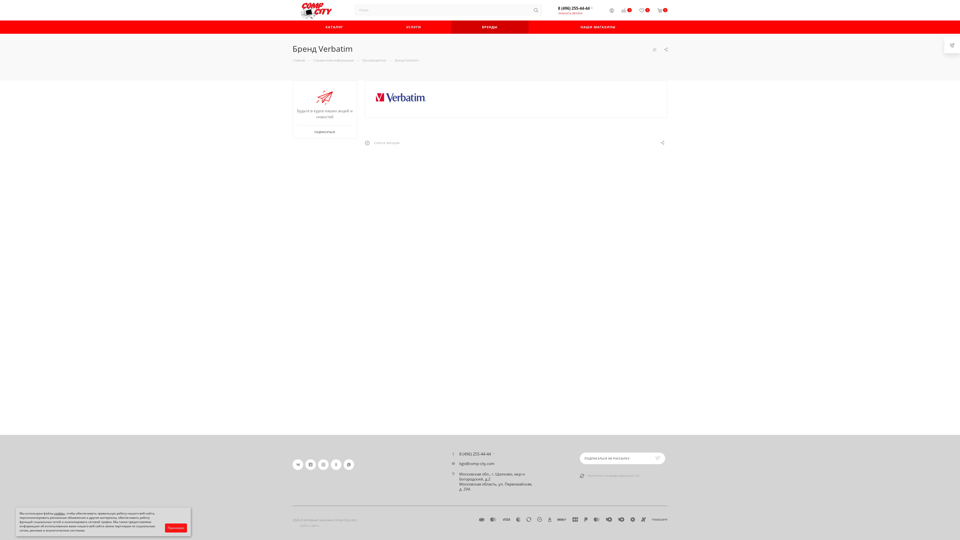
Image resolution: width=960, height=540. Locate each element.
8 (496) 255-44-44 (574, 8)
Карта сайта (309, 526)
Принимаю (176, 528)
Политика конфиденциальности (614, 476)
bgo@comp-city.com (476, 463)
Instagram (323, 464)
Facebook (310, 464)
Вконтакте (297, 464)
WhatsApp (349, 464)
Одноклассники (336, 464)
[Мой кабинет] (612, 11)
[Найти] (536, 10)
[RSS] (654, 49)
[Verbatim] (401, 98)
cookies (59, 513)
